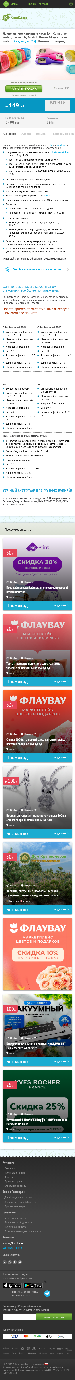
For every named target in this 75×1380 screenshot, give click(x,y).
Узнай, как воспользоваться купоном (37, 269)
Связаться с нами (12, 1247)
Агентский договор (15, 1218)
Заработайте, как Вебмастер (20, 1202)
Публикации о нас (14, 1172)
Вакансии (9, 1177)
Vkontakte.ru (10, 1262)
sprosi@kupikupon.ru (15, 1243)
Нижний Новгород (38, 4)
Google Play (33, 1285)
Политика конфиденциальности (22, 1231)
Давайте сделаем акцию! (18, 1197)
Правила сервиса (14, 1181)
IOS (50, 145)
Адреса (26, 134)
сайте (47, 195)
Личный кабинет (71, 4)
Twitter (15, 1262)
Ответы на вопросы (15, 1185)
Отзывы (41, 134)
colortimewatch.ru (60, 152)
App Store (12, 1285)
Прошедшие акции (15, 1206)
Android (62, 145)
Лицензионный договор (18, 1222)
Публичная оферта (15, 1226)
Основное (9, 134)
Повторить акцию (24, 89)
